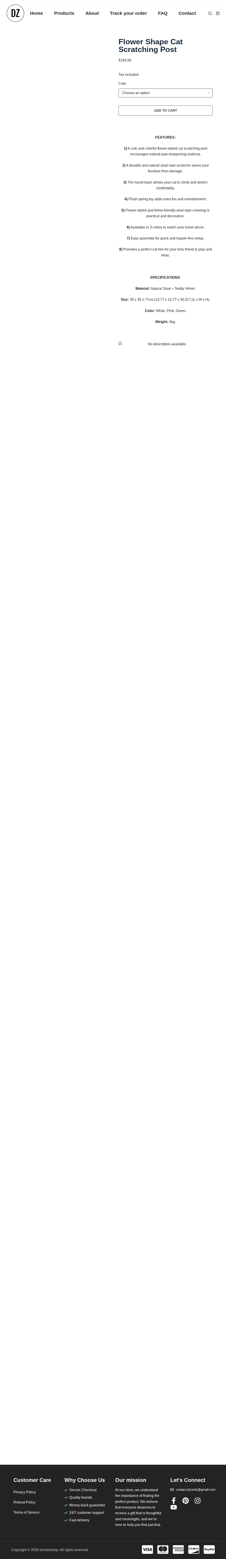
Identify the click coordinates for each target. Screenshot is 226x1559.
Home (36, 13)
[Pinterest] (185, 1500)
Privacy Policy (24, 1492)
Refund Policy (24, 1502)
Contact (187, 13)
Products (64, 13)
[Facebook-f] (173, 1500)
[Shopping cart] (217, 13)
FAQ (163, 13)
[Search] (210, 13)
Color (122, 83)
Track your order (128, 13)
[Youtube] (173, 1507)
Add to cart (165, 110)
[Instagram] (197, 1500)
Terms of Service (26, 1512)
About (92, 13)
